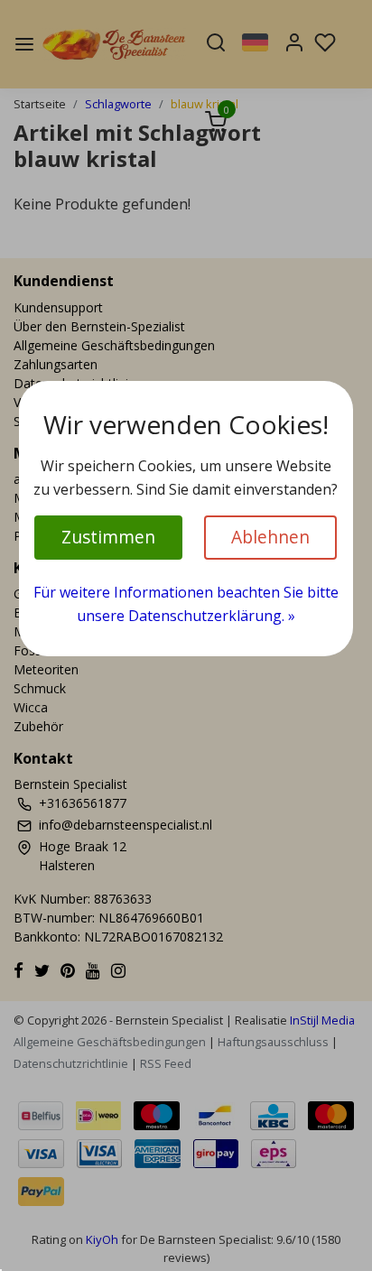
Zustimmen (108, 536)
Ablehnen (270, 536)
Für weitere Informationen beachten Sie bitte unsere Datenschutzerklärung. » (186, 604)
